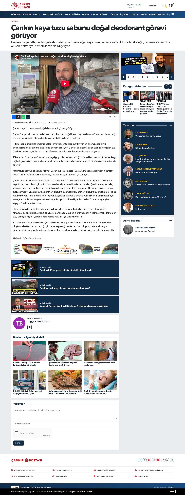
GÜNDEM (16, 14)
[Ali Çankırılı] (128, 159)
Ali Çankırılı (141, 156)
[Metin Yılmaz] (128, 183)
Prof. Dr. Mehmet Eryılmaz (148, 169)
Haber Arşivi (143, 476)
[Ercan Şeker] (128, 134)
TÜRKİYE (113, 14)
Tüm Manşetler (61, 476)
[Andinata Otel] (65, 249)
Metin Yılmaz (142, 181)
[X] (145, 460)
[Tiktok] (163, 460)
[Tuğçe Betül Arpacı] (19, 323)
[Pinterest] (149, 460)
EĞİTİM (76, 14)
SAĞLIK (59, 14)
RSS (16, 487)
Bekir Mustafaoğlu (145, 206)
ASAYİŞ (37, 14)
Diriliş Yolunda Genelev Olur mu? (150, 197)
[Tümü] (170, 125)
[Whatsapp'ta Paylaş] (23, 117)
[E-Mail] (29, 327)
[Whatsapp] (172, 460)
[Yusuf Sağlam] (128, 195)
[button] (166, 86)
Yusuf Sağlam (142, 194)
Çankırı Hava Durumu (64, 470)
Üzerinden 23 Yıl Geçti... (146, 173)
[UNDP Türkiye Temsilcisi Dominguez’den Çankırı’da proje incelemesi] (164, 95)
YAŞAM (85, 14)
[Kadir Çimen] (128, 146)
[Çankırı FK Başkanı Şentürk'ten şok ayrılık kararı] (131, 95)
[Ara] (169, 14)
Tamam (171, 491)
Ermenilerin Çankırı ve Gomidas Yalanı (152, 185)
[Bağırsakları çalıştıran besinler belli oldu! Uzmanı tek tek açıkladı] (65, 379)
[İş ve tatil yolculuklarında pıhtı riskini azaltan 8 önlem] (65, 351)
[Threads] (167, 460)
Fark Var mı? (140, 209)
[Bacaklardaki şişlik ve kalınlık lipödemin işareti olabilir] (29, 351)
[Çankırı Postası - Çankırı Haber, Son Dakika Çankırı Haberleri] (20, 6)
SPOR (67, 14)
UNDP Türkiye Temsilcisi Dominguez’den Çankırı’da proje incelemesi (164, 109)
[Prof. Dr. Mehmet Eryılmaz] (128, 171)
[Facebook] (140, 460)
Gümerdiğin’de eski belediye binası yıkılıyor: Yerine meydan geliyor (147, 109)
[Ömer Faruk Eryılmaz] (128, 229)
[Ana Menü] (172, 14)
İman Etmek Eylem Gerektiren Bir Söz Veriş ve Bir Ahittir (152, 160)
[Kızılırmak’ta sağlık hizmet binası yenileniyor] (100, 351)
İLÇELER (124, 14)
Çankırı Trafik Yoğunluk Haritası (150, 470)
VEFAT (144, 14)
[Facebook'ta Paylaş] (14, 117)
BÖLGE (103, 14)
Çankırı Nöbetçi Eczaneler (24, 470)
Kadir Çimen (141, 145)
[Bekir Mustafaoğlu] (128, 207)
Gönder (18, 443)
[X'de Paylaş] (18, 117)
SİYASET (27, 14)
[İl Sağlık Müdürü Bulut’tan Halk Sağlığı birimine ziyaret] (29, 379)
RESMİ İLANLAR (157, 14)
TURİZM (135, 14)
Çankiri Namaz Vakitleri (106, 470)
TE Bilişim (170, 487)
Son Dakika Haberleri (104, 476)
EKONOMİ (48, 14)
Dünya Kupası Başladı (145, 148)
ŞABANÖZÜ (145, 101)
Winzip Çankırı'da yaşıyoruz (148, 136)
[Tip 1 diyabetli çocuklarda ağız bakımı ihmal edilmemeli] (100, 379)
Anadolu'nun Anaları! (145, 231)
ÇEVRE (94, 14)
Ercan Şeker (141, 133)
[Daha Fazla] (28, 117)
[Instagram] (154, 460)
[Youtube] (158, 460)
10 (167, 77)
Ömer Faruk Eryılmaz (145, 228)
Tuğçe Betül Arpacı (21, 122)
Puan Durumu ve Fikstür (23, 476)
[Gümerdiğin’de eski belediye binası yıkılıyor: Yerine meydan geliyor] (147, 95)
